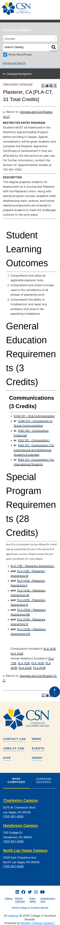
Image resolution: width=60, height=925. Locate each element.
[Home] (17, 8)
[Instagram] (36, 892)
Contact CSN (14, 738)
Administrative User (47, 900)
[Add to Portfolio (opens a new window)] (47, 85)
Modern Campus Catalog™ (38, 923)
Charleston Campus (20, 800)
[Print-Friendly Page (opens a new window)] (51, 85)
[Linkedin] (17, 892)
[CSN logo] (30, 719)
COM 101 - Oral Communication (34, 416)
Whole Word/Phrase (20, 54)
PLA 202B (25, 667)
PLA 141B (49, 648)
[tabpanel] (30, 835)
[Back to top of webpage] (54, 691)
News (36, 738)
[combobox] (30, 38)
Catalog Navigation (19, 73)
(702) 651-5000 (13, 816)
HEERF (37, 757)
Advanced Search (14, 63)
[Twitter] (30, 892)
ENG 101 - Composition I (34, 440)
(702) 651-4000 (13, 866)
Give (7, 757)
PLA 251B (39, 667)
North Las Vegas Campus (25, 850)
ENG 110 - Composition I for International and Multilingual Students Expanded (34, 450)
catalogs (13, 915)
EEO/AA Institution (20, 900)
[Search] (53, 47)
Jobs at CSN (13, 748)
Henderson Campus (20, 825)
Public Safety (32, 900)
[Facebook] (23, 892)
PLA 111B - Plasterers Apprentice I (32, 566)
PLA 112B (24, 663)
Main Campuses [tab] (16, 780)
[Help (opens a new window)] (55, 85)
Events (38, 748)
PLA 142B (17, 653)
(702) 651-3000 (13, 841)
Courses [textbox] (9, 38)
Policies (9, 898)
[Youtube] (42, 892)
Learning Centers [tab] (44, 780)
